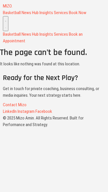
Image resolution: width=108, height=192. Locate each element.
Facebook (43, 111)
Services (61, 12)
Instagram (26, 111)
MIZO (7, 6)
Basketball (12, 12)
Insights (46, 12)
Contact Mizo (14, 104)
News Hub (30, 12)
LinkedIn (10, 111)
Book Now (77, 12)
